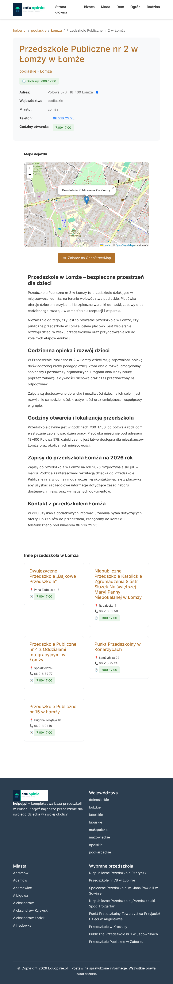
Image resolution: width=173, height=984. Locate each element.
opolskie (96, 845)
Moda (105, 7)
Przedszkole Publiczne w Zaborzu (116, 941)
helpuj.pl (19, 30)
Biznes (89, 7)
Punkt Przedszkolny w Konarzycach (118, 646)
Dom (120, 7)
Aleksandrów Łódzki (29, 918)
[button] (86, 200)
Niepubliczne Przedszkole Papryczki (118, 873)
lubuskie (95, 822)
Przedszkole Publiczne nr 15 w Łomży (53, 709)
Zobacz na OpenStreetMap (89, 258)
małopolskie (98, 829)
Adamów (20, 880)
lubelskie (96, 815)
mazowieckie (99, 837)
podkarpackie (100, 852)
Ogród (135, 7)
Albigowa (20, 895)
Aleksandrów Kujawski (31, 910)
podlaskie (38, 30)
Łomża (56, 30)
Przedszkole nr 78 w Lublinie (112, 880)
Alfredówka (22, 925)
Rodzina (153, 7)
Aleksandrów (23, 903)
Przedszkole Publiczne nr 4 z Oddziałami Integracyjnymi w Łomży (53, 652)
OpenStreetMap (125, 245)
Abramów (20, 873)
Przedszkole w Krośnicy (108, 927)
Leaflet (107, 245)
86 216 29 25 (63, 118)
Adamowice (22, 888)
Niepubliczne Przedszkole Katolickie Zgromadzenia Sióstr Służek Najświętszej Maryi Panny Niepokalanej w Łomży (118, 584)
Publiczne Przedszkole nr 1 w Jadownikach (123, 934)
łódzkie (95, 807)
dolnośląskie (99, 800)
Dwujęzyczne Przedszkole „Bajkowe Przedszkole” (53, 576)
